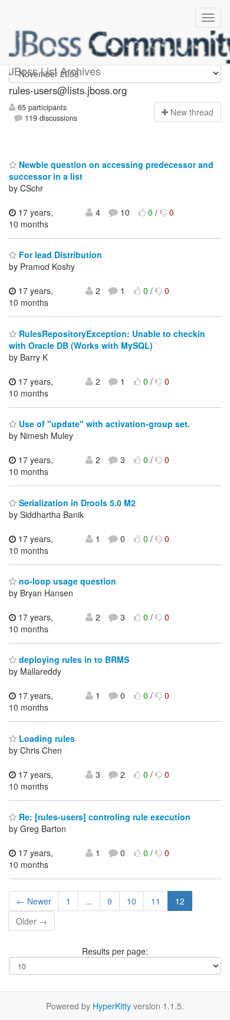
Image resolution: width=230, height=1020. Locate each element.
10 (131, 901)
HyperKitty (112, 1006)
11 (155, 901)
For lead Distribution (59, 254)
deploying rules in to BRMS (73, 659)
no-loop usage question (66, 581)
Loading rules (46, 738)
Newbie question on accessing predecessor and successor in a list (111, 170)
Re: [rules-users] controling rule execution (103, 817)
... (89, 901)
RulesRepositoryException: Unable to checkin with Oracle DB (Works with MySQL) (107, 339)
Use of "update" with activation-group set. (103, 424)
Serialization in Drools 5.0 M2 (76, 503)
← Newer (34, 901)
